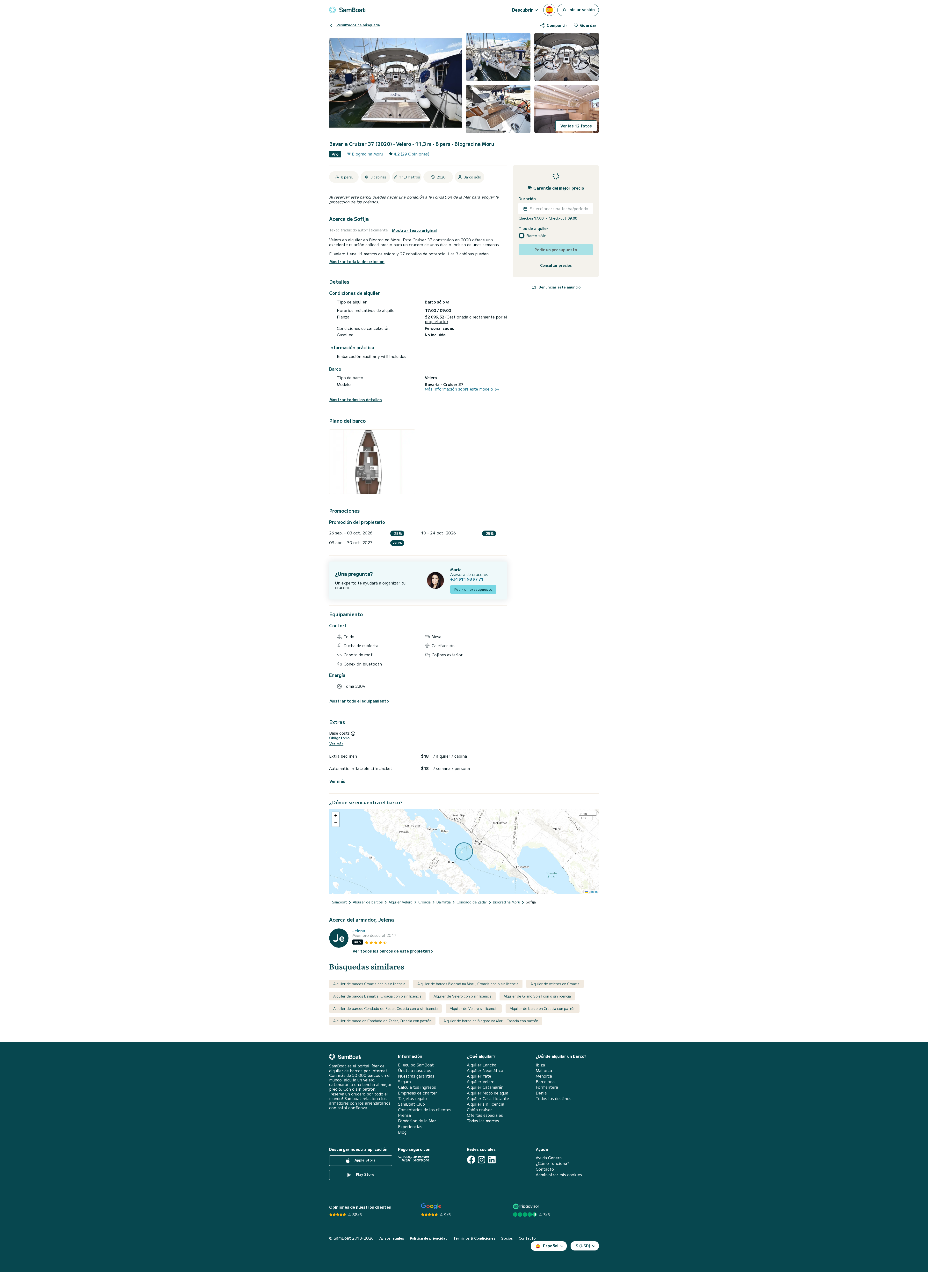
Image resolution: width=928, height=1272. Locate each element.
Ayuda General (549, 1157)
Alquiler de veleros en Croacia (555, 983)
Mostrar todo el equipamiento (359, 700)
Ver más (336, 743)
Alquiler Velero (480, 1081)
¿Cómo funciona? (552, 1163)
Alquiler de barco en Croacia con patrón (542, 1008)
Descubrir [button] (522, 10)
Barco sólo (536, 235)
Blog (402, 1132)
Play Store (364, 1174)
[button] (335, 815)
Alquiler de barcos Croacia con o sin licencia (369, 983)
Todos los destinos (553, 1098)
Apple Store (365, 1160)
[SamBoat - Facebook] (471, 1159)
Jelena (358, 930)
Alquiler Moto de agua (487, 1093)
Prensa (404, 1115)
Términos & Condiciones (474, 1238)
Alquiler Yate (479, 1076)
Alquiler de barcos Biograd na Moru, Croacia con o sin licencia (467, 983)
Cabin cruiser (479, 1109)
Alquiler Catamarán (485, 1087)
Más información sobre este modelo (459, 389)
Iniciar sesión (581, 9)
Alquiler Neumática (485, 1070)
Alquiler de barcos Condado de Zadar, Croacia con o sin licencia (385, 1008)
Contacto (545, 1169)
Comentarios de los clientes (424, 1109)
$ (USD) (583, 1246)
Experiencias (410, 1126)
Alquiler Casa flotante (488, 1098)
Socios (507, 1238)
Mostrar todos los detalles (355, 399)
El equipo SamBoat (416, 1065)
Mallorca (544, 1070)
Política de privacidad (429, 1238)
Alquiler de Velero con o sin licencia (463, 996)
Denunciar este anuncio (559, 287)
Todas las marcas (483, 1120)
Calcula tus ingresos (417, 1087)
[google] (431, 1206)
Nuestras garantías (416, 1076)
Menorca (544, 1076)
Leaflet (593, 891)
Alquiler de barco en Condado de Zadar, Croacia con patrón (382, 1020)
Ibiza (540, 1065)
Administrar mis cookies (559, 1174)
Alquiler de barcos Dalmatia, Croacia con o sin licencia (377, 996)
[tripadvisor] (527, 1206)
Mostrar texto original (414, 230)
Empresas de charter (417, 1093)
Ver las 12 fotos (576, 126)
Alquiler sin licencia (485, 1104)
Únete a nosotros (414, 1070)
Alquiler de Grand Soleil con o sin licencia (537, 996)
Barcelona (545, 1081)
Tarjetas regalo (412, 1098)
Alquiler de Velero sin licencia (474, 1008)
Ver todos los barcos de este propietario (393, 951)
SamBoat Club (411, 1104)
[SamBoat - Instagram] (481, 1159)
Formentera (547, 1087)
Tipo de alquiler (533, 228)
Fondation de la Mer (417, 1120)
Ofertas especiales (485, 1115)
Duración (527, 198)
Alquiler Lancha (481, 1065)
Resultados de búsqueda (358, 24)
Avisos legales (391, 1238)
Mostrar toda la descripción (356, 261)
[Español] (549, 10)
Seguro (404, 1081)
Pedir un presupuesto (473, 589)
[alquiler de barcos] (347, 10)
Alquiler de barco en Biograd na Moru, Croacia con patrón (490, 1020)
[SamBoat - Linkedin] (492, 1159)
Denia (541, 1093)
